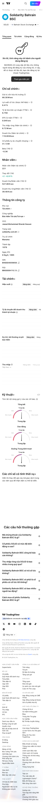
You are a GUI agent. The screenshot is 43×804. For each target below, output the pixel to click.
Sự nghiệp (26, 719)
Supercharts (6, 667)
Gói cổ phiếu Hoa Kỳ (29, 702)
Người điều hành (8, 763)
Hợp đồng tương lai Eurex (31, 700)
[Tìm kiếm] (25, 3)
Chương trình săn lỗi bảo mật (31, 763)
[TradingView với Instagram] (19, 623)
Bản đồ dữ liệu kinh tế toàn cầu (10, 730)
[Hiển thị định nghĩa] (25, 95)
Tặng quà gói (27, 674)
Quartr (30, 654)
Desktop (5, 742)
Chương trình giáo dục (30, 799)
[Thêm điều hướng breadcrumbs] (14, 10)
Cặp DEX (5, 686)
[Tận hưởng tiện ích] (38, 394)
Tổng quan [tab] (6, 36)
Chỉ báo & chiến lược (9, 782)
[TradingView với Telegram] (30, 623)
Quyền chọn (6, 726)
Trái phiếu (5, 679)
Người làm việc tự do (9, 787)
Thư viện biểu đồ (28, 776)
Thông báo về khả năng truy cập (31, 756)
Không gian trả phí (8, 789)
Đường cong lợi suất (9, 724)
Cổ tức (4, 712)
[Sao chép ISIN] (19, 263)
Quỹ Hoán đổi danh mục (11, 676)
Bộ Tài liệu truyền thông (30, 721)
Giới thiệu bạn (7, 754)
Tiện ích (25, 774)
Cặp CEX (5, 684)
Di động (5, 740)
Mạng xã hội (6, 749)
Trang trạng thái (28, 767)
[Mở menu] (3, 3)
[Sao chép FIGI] (19, 271)
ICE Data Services (23, 640)
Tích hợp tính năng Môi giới (30, 794)
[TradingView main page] (11, 614)
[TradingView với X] (3, 623)
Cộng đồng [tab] (29, 36)
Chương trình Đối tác (29, 797)
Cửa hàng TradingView (30, 728)
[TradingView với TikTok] (35, 623)
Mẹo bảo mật (27, 760)
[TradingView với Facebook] (9, 623)
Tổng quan (26, 681)
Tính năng (26, 667)
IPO (3, 714)
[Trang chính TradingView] (8, 3)
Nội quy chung (7, 761)
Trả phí (24, 670)
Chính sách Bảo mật (29, 751)
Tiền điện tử (6, 681)
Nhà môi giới (26, 684)
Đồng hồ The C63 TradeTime (28, 736)
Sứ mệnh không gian (29, 712)
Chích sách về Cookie (30, 753)
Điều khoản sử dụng (29, 744)
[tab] (26, 284)
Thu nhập (5, 710)
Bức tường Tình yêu (9, 751)
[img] (35, 25)
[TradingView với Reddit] (3, 629)
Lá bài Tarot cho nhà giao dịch (31, 731)
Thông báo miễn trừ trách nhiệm (31, 747)
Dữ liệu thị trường (28, 672)
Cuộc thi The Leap (29, 689)
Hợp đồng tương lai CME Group (31, 696)
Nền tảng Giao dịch (29, 783)
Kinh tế (4, 707)
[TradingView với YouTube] (14, 623)
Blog (24, 714)
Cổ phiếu (5, 674)
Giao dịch (5, 770)
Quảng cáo (26, 790)
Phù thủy (5, 784)
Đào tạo (5, 772)
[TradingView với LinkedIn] (24, 623)
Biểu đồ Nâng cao (28, 781)
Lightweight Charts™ (29, 778)
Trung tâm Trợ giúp (29, 716)
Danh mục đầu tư (8, 721)
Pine (3, 689)
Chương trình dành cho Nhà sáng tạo (10, 757)
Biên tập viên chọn (9, 775)
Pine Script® (6, 733)
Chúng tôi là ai (27, 709)
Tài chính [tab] (18, 36)
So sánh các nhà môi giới (31, 686)
